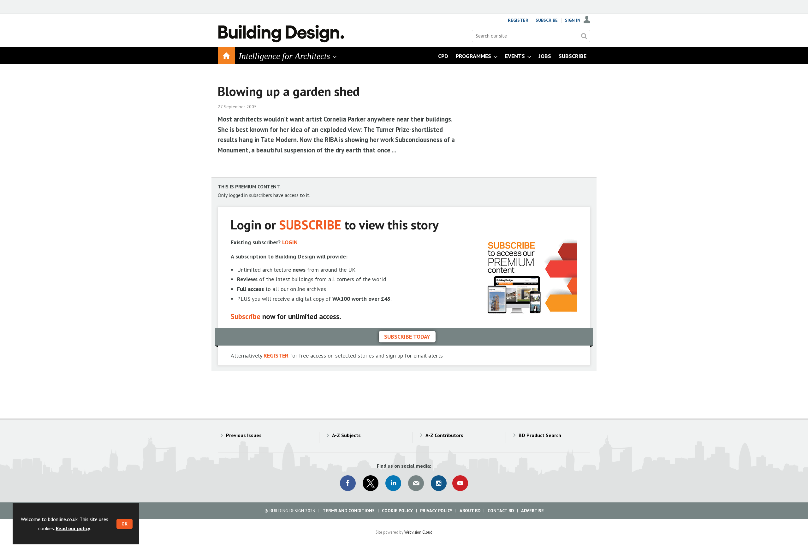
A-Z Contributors (444, 435)
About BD (470, 510)
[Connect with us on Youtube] (460, 483)
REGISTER (276, 355)
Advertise (532, 510)
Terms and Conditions (349, 510)
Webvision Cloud (418, 532)
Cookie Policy (397, 510)
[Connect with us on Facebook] (348, 483)
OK (125, 524)
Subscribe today (407, 336)
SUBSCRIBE (310, 224)
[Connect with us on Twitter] (370, 483)
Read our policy (73, 528)
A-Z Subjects (346, 435)
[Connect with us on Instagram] (439, 483)
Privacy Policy (436, 510)
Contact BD (501, 510)
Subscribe (547, 20)
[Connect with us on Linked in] (393, 483)
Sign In (572, 20)
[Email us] (416, 483)
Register (518, 20)
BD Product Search (540, 435)
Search (584, 36)
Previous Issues (244, 435)
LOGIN (290, 242)
